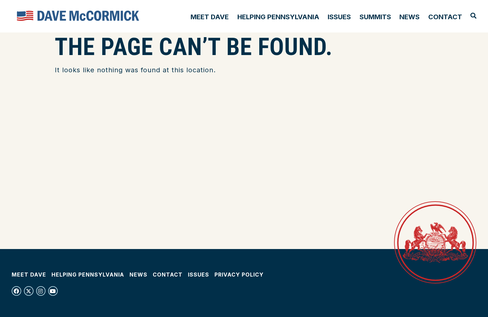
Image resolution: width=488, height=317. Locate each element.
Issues (339, 17)
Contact (445, 17)
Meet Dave (210, 17)
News (409, 17)
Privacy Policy (239, 274)
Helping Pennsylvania (278, 17)
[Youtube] (53, 291)
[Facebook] (16, 291)
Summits (375, 17)
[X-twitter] (29, 291)
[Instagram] (41, 291)
